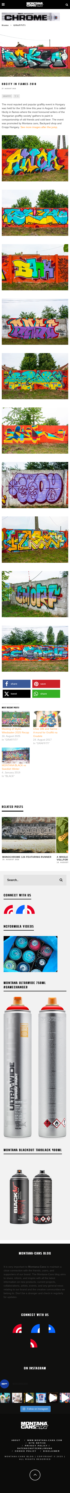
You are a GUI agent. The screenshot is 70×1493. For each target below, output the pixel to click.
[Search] (67, 4)
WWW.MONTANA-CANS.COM (44, 1440)
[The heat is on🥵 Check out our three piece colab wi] (41, 1398)
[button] (17, 684)
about (15, 1440)
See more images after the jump (38, 127)
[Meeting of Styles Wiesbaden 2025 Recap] (16, 719)
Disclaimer (51, 1451)
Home (5, 25)
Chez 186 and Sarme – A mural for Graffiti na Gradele (46, 732)
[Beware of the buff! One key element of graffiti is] (17, 1398)
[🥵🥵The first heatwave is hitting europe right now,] (53, 1398)
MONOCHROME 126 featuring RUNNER (27, 857)
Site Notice (37, 1443)
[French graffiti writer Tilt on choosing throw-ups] (29, 1398)
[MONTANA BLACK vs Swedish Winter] (16, 756)
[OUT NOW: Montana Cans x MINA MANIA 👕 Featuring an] (5, 1398)
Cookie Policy (25, 1451)
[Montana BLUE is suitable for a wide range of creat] (65, 1398)
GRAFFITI (7, 96)
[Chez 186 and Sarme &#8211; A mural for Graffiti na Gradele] (47, 719)
